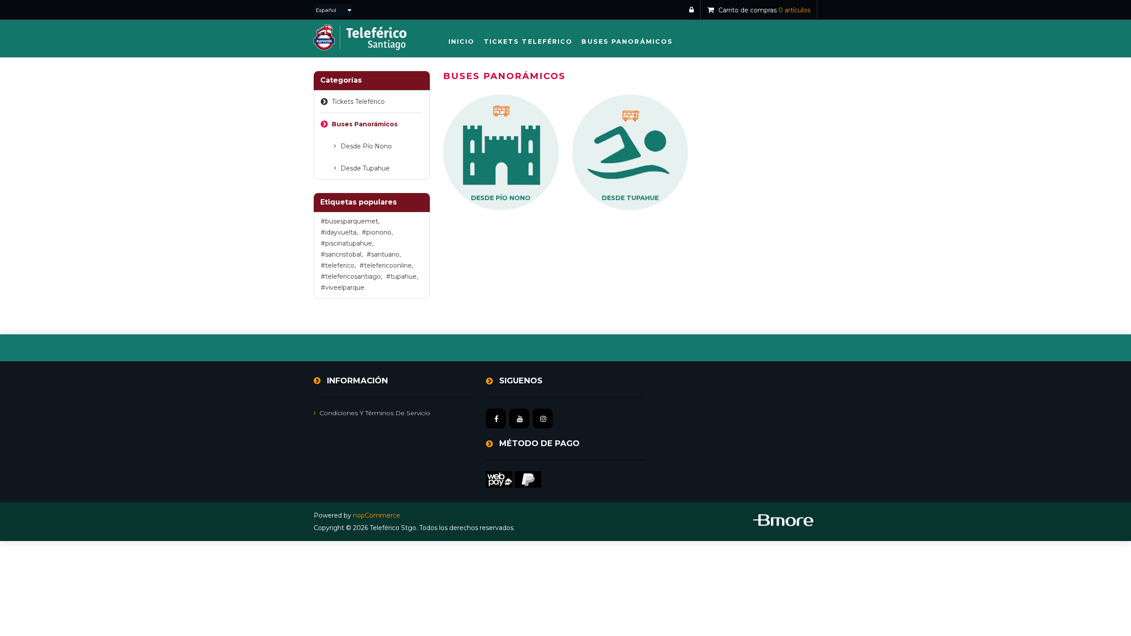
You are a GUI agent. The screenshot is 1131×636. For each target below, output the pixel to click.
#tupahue (402, 276)
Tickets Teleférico (358, 102)
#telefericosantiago (351, 276)
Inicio (461, 41)
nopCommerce (376, 515)
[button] (528, 41)
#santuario (384, 254)
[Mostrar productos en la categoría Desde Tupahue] (630, 152)
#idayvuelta (339, 232)
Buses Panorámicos (365, 124)
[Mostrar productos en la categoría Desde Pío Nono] (501, 152)
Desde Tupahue (365, 168)
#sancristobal (342, 254)
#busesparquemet (350, 221)
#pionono (377, 232)
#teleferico (338, 265)
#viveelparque (342, 288)
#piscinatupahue (347, 243)
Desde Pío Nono (366, 146)
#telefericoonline (386, 265)
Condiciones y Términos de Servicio (374, 413)
